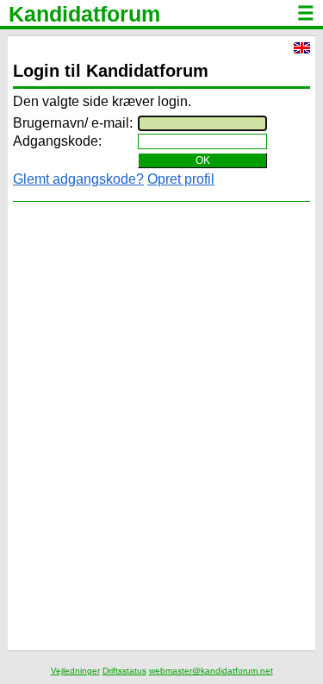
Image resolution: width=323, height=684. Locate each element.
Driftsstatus (124, 670)
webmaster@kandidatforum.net (211, 670)
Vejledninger (75, 670)
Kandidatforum (84, 14)
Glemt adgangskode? (78, 179)
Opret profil (180, 179)
